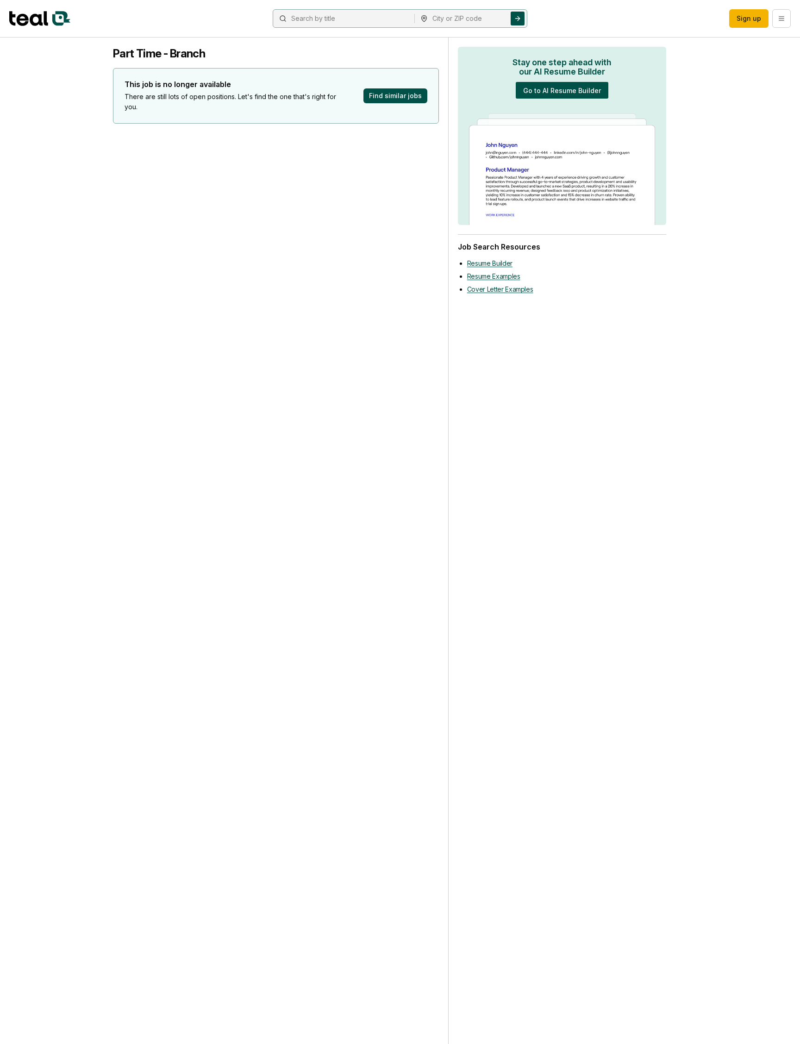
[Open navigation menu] (781, 18)
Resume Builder (489, 263)
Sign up (749, 18)
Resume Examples (493, 276)
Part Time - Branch (159, 53)
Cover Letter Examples (500, 289)
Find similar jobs (395, 96)
